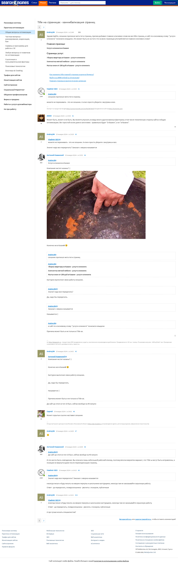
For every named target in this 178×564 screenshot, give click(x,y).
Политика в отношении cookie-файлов (149, 540)
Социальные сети (97, 534)
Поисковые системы (12, 22)
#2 (73, 116)
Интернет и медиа (97, 540)
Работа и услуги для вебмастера (17, 104)
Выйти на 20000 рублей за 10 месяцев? (64, 77)
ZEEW (49, 116)
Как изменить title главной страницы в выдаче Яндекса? (72, 74)
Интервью (50, 534)
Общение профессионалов (15, 94)
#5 (76, 351)
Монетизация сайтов (13, 80)
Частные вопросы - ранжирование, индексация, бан (17, 39)
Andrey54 (51, 32)
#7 (76, 431)
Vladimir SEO (52, 89)
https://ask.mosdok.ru (95, 424)
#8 (85, 447)
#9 (79, 470)
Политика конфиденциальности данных (150, 537)
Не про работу (10, 109)
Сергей (50, 411)
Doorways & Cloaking (14, 70)
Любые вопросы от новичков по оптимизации (17, 53)
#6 (74, 411)
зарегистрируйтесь (143, 519)
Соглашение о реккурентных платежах (149, 543)
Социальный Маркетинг (14, 89)
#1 (79, 89)
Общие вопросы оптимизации (18, 32)
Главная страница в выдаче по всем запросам (68, 81)
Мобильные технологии (55, 531)
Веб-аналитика (52, 543)
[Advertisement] (89, 12)
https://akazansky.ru (54, 342)
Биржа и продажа (11, 99)
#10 (76, 495)
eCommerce (95, 543)
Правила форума (8, 547)
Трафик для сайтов (12, 75)
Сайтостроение (10, 85)
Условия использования (144, 533)
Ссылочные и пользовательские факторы (17, 60)
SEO (47, 537)
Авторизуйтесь (125, 519)
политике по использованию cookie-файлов (111, 561)
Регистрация (169, 2)
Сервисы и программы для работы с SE (16, 47)
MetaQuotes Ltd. (150, 552)
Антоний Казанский (55, 155)
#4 (85, 155)
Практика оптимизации (14, 27)
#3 (76, 134)
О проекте (139, 530)
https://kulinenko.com (116, 109)
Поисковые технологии (15, 66)
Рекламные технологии (55, 540)
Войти (157, 2)
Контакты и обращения (144, 546)
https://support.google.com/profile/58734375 (80, 109)
